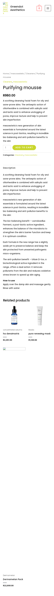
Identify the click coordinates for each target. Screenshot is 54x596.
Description (9, 168)
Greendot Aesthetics (17, 8)
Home (6, 73)
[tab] (27, 168)
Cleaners (30, 73)
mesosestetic (17, 73)
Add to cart (24, 147)
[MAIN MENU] (48, 8)
